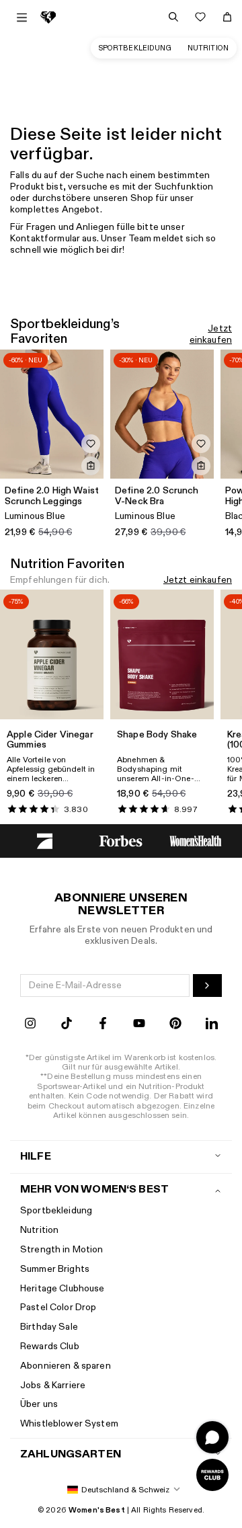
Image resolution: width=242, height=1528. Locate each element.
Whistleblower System (69, 1423)
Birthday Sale (49, 1326)
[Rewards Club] (212, 1475)
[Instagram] (30, 1025)
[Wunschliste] (200, 17)
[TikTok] (67, 1025)
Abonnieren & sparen (65, 1365)
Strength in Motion (62, 1249)
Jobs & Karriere (52, 1385)
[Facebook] (103, 1025)
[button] (121, 1490)
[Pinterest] (175, 1025)
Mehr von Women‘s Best (94, 1189)
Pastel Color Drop (58, 1307)
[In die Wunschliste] (90, 443)
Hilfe (35, 1157)
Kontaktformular (45, 238)
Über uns (39, 1404)
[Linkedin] (212, 1025)
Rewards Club (49, 1346)
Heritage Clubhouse (62, 1288)
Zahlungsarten (70, 1454)
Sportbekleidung (135, 48)
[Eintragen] (207, 985)
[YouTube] (139, 1025)
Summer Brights (54, 1268)
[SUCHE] (173, 16)
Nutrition (208, 48)
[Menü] (22, 17)
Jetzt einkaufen (211, 334)
